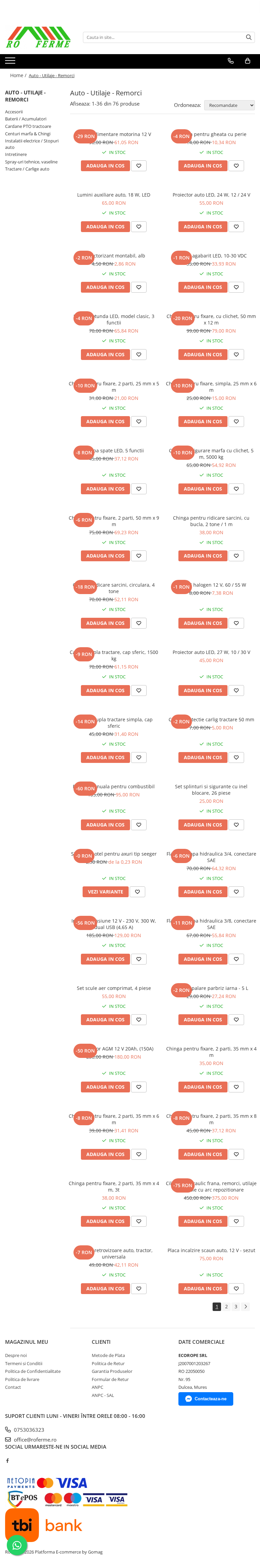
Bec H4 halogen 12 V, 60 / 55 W (211, 585)
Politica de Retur (108, 1363)
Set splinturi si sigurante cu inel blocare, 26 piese (211, 789)
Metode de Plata (108, 1355)
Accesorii (14, 112)
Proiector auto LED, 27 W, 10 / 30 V (211, 652)
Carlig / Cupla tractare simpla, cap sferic (114, 722)
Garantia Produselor (112, 1371)
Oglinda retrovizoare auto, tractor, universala (114, 1253)
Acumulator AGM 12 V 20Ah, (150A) (113, 1048)
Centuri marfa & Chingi (27, 134)
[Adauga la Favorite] (139, 165)
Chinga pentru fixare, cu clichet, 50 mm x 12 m (211, 319)
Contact (13, 1387)
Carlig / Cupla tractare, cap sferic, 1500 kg (114, 655)
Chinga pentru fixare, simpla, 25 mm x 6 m (211, 386)
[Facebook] (7, 1460)
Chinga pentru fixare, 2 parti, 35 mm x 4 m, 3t (114, 1186)
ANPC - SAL (103, 1395)
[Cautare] (249, 37)
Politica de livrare (22, 1379)
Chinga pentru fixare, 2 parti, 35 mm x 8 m (211, 1119)
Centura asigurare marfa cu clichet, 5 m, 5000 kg (211, 453)
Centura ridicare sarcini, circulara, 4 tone (114, 588)
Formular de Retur (110, 1379)
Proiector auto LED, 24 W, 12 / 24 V (211, 194)
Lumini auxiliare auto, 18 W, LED (113, 194)
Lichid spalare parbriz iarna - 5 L (211, 988)
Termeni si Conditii (23, 1363)
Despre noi (16, 1355)
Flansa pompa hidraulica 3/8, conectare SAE (211, 924)
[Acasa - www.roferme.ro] (39, 37)
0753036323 (28, 1429)
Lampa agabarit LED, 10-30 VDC (211, 255)
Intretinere (16, 154)
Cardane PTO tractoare (28, 126)
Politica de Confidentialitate (33, 1371)
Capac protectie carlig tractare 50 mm (211, 719)
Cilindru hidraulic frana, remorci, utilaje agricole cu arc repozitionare (211, 1186)
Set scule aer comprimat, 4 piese (114, 988)
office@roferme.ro (35, 1439)
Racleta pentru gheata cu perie (211, 134)
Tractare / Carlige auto (27, 169)
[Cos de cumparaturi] (247, 61)
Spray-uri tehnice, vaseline (31, 162)
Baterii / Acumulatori (25, 119)
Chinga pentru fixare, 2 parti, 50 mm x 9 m (114, 521)
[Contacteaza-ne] (230, 61)
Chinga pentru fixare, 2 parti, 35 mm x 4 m (211, 1051)
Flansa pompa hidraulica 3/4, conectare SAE (211, 857)
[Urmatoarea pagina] (245, 1307)
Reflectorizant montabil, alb (114, 255)
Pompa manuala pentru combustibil (114, 786)
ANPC (97, 1387)
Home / (19, 75)
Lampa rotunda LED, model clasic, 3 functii (113, 319)
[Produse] (11, 63)
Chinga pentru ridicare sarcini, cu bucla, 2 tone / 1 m (211, 521)
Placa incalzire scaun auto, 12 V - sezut (211, 1250)
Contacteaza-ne (210, 1398)
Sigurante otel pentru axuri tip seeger (114, 854)
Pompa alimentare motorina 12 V (114, 134)
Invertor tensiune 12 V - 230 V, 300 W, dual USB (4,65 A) (113, 924)
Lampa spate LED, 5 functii (114, 450)
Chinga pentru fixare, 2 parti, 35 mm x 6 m (114, 1119)
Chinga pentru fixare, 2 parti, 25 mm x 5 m (114, 386)
